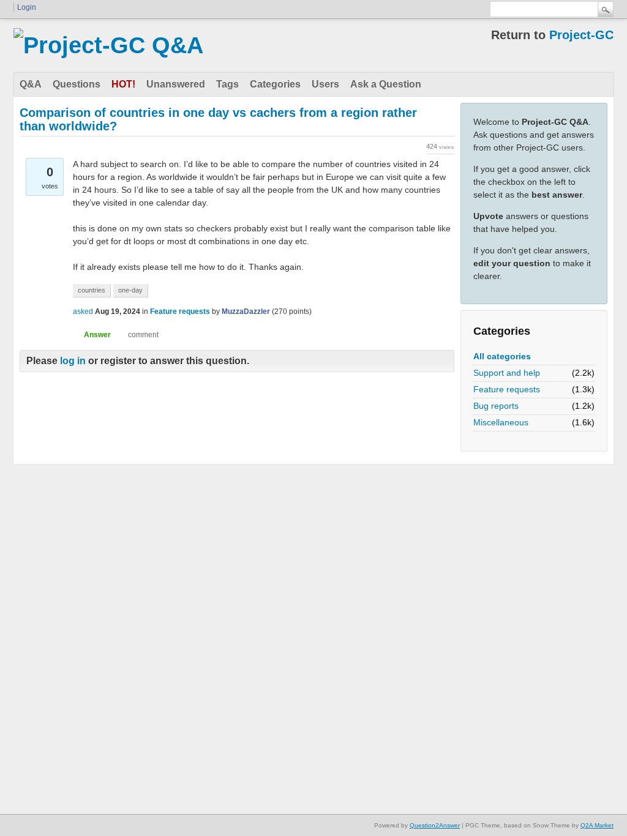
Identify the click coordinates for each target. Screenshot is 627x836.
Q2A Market (597, 825)
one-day (130, 290)
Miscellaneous (500, 422)
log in (73, 361)
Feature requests (506, 389)
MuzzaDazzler (246, 311)
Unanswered (175, 84)
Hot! (123, 84)
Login (26, 7)
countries (91, 290)
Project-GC (581, 35)
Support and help (506, 373)
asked (83, 311)
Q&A (31, 84)
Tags (227, 84)
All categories (502, 356)
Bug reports (496, 406)
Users (325, 84)
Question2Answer (435, 825)
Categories (275, 84)
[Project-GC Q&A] (108, 45)
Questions (76, 84)
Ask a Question (385, 84)
